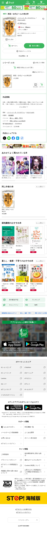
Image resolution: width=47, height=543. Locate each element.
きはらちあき (21, 20)
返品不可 (19, 35)
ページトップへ (23, 520)
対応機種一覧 (29, 427)
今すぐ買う (36, 46)
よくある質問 (29, 432)
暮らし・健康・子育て (16, 118)
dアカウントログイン (8, 443)
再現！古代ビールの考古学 (22, 75)
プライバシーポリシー (8, 460)
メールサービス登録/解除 (9, 432)
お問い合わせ (5, 438)
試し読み (10, 39)
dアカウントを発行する (23, 509)
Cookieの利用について (32, 465)
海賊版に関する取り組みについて (9, 472)
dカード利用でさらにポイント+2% (26, 33)
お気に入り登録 (39, 62)
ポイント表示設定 (31, 438)
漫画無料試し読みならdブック (9, 313)
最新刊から (41, 72)
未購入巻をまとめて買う (25, 67)
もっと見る (39, 186)
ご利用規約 (5, 454)
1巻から (34, 72)
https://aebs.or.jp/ (21, 489)
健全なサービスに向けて (33, 460)
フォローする (43, 19)
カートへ (14, 46)
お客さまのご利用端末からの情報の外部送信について (33, 472)
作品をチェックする (25, 51)
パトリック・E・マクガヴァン (26, 18)
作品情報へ (22, 56)
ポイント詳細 (22, 29)
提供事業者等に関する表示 (33, 454)
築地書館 (11, 115)
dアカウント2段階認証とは (9, 465)
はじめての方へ (9, 427)
